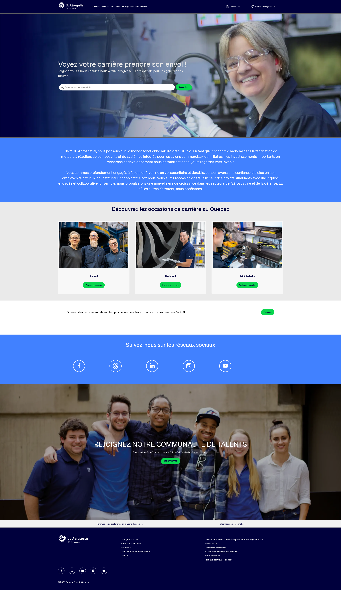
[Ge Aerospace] (71, 5)
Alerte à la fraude (212, 555)
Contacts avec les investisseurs (135, 551)
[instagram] (93, 571)
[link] (170, 461)
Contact (124, 555)
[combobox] (117, 87)
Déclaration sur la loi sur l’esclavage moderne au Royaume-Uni (234, 539)
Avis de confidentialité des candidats (222, 551)
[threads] (72, 571)
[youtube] (104, 571)
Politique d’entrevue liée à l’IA (218, 559)
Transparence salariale (215, 547)
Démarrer (268, 312)
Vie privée (126, 547)
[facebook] (61, 571)
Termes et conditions (131, 543)
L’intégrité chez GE (130, 539)
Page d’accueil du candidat (136, 6)
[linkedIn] (82, 571)
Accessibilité (211, 543)
